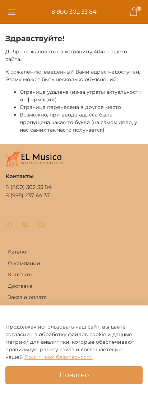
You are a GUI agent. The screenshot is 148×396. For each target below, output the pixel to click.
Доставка (20, 286)
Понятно (74, 375)
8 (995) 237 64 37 (27, 195)
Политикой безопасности (58, 357)
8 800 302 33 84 (74, 11)
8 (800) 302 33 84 (28, 187)
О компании (24, 263)
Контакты (20, 274)
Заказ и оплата (27, 297)
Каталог (18, 251)
